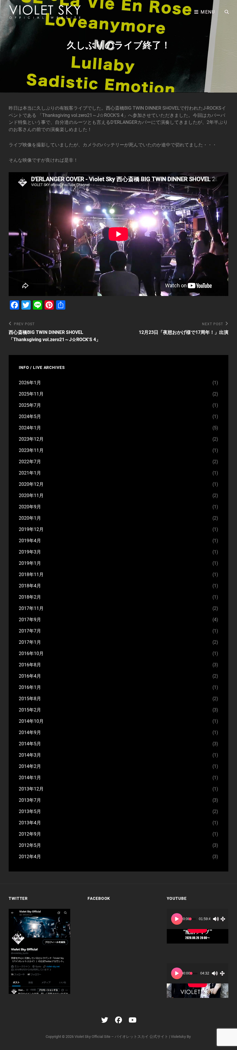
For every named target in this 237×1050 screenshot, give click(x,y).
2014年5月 (30, 743)
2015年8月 (30, 698)
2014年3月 (30, 755)
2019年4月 (30, 540)
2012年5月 (30, 845)
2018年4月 (30, 586)
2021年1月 (30, 473)
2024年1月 (30, 428)
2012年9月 (30, 834)
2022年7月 (30, 461)
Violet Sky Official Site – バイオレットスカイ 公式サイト (121, 1036)
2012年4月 (30, 856)
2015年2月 (30, 710)
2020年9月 (30, 507)
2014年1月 (30, 777)
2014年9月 (30, 732)
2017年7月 (30, 631)
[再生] (177, 919)
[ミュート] (216, 919)
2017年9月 (30, 619)
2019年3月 (30, 552)
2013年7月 (30, 800)
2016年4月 (30, 676)
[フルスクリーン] (223, 919)
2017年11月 (31, 608)
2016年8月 (30, 664)
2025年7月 (30, 405)
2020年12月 (31, 484)
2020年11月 (31, 495)
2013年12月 (31, 789)
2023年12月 (31, 439)
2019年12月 (31, 529)
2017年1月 (30, 642)
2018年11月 (31, 574)
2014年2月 (30, 766)
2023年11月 (31, 450)
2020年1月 (30, 518)
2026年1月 (30, 382)
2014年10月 (31, 721)
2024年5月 (30, 416)
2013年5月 (30, 811)
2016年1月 (30, 687)
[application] (197, 926)
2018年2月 (30, 597)
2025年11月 (31, 394)
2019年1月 (30, 563)
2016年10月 (31, 653)
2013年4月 (30, 822)
